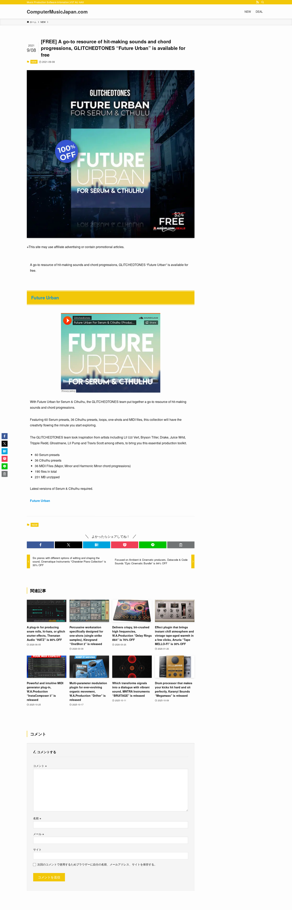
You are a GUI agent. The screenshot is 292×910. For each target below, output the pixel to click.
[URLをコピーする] (180, 544)
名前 (37, 818)
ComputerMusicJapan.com (57, 11)
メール (38, 834)
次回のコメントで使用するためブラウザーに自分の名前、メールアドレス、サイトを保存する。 (97, 864)
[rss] (257, 2)
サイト (37, 849)
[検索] (262, 2)
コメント (40, 766)
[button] (40, 544)
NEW (33, 61)
